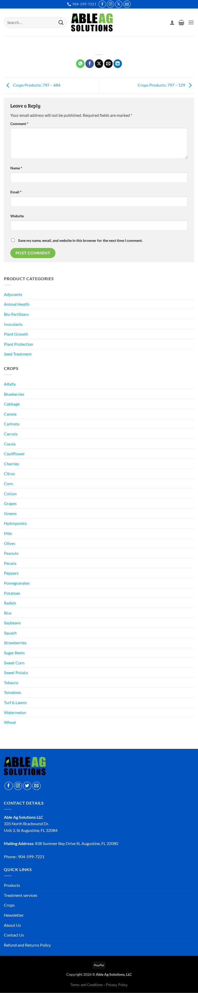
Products (12, 885)
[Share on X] (99, 63)
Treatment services (20, 895)
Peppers (11, 572)
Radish (10, 602)
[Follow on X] (118, 4)
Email (16, 192)
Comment (19, 123)
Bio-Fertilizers (16, 314)
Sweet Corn (14, 662)
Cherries (11, 463)
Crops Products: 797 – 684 (36, 84)
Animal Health (16, 304)
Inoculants (13, 324)
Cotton (10, 493)
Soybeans (12, 622)
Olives (9, 543)
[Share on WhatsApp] (80, 63)
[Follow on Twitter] (27, 786)
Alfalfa (9, 384)
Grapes (10, 503)
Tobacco (11, 682)
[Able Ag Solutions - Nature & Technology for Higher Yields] (92, 22)
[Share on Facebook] (89, 63)
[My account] (172, 22)
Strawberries (15, 642)
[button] (181, 22)
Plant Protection (18, 344)
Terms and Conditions (86, 985)
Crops (9, 905)
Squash (10, 632)
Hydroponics (15, 523)
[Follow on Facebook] (102, 4)
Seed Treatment (18, 353)
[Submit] (61, 22)
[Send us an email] (127, 4)
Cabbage (12, 403)
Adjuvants (13, 294)
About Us (12, 925)
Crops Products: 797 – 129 (162, 84)
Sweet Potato (16, 672)
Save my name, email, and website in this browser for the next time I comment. (80, 240)
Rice (7, 612)
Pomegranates (17, 583)
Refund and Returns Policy (27, 944)
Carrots (11, 433)
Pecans (10, 563)
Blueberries (14, 394)
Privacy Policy (117, 985)
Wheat (10, 722)
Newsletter (14, 915)
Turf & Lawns (15, 702)
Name (16, 168)
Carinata (11, 423)
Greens (10, 513)
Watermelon (15, 712)
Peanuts (11, 553)
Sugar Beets (14, 652)
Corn (8, 483)
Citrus (9, 473)
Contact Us (14, 934)
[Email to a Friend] (108, 63)
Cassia (9, 443)
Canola (10, 413)
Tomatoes (12, 692)
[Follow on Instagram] (110, 4)
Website (17, 216)
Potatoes (12, 593)
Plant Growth (16, 334)
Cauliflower (14, 453)
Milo (8, 533)
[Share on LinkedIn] (117, 63)
